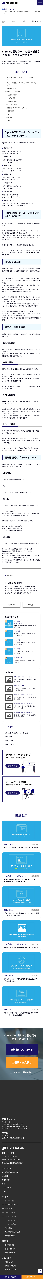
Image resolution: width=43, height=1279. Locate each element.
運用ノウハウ (9, 744)
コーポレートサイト (11, 1205)
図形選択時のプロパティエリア (17, 108)
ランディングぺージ (11, 1220)
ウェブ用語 (9, 740)
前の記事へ (11, 605)
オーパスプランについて (10, 1172)
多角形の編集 (12, 101)
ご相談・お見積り (22, 1062)
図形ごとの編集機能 (13, 91)
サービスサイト (10, 1212)
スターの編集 (12, 104)
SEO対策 (8, 1228)
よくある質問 (6, 1188)
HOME (6, 9)
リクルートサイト (10, 1216)
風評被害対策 (9, 1236)
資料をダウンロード (22, 1049)
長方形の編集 (12, 95)
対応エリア (5, 1180)
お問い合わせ (9, 1262)
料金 (3, 1184)
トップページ (6, 1168)
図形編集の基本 (12, 88)
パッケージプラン (10, 1224)
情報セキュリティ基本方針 (11, 1160)
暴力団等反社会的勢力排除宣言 (12, 1163)
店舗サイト (8, 1208)
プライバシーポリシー (9, 1156)
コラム (11, 9)
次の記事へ (31, 605)
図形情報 (11, 111)
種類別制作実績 (10, 1253)
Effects (10, 121)
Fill (9, 114)
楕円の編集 (12, 98)
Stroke (10, 117)
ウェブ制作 (9, 737)
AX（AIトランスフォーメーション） (17, 733)
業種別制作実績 (10, 1249)
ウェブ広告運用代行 (11, 1232)
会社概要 (5, 1176)
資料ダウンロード (10, 1270)
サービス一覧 (9, 1201)
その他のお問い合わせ (23, 1072)
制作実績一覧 (9, 1245)
